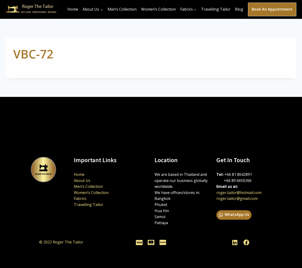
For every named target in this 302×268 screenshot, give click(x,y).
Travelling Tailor (216, 9)
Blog (239, 9)
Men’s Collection (122, 9)
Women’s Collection (158, 9)
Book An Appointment (272, 9)
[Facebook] (246, 242)
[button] (234, 215)
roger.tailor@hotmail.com (238, 192)
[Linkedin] (235, 242)
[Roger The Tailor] (33, 9)
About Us (82, 180)
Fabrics (80, 198)
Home (72, 9)
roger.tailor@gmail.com (237, 198)
